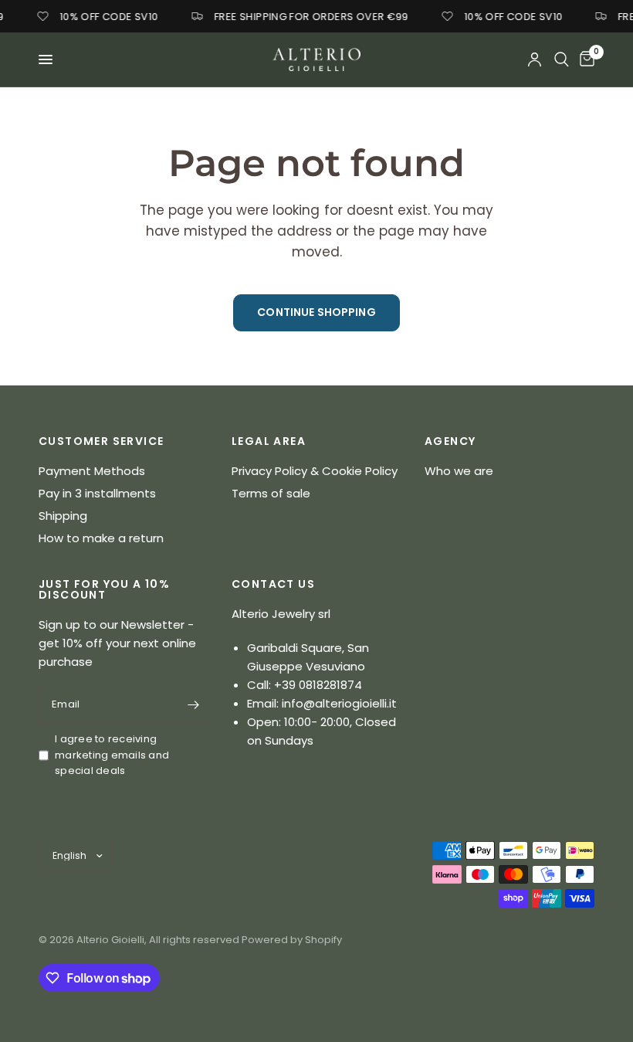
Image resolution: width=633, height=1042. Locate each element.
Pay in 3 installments (97, 493)
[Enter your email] (193, 705)
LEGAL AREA (269, 441)
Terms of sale (271, 493)
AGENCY (450, 441)
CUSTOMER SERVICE (101, 441)
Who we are (459, 471)
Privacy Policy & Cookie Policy (315, 471)
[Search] (561, 59)
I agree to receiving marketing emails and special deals (112, 755)
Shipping (63, 515)
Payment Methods (92, 471)
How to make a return (101, 538)
